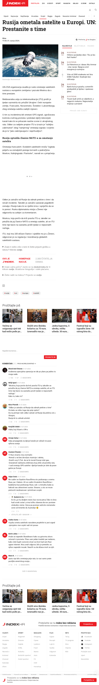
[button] (5, 315)
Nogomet (21, 637)
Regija (50, 16)
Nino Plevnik (13, 405)
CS (5, 521)
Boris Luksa (12, 534)
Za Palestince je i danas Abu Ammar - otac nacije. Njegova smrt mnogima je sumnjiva (81, 66)
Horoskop (37, 666)
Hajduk (20, 644)
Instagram (88, 644)
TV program (69, 640)
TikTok (87, 648)
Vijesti (50, 3)
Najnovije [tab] (67, 46)
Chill (35, 663)
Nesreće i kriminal (69, 16)
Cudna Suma (13, 520)
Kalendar (5, 663)
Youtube (88, 640)
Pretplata (35, 3)
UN (15, 293)
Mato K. (11, 556)
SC (5, 478)
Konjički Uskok (14, 427)
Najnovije (14, 16)
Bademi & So (19, 497)
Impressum (43, 675)
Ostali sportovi (23, 659)
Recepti (52, 640)
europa (25, 293)
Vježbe (52, 648)
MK (4, 557)
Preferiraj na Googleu (86, 39)
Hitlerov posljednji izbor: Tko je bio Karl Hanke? (81, 55)
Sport (58, 3)
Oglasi (75, 3)
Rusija (6, 293)
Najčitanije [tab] (79, 46)
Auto (35, 655)
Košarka (21, 652)
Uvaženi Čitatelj (14, 452)
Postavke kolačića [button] (70, 675)
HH (5, 439)
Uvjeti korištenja (55, 675)
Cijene (83, 3)
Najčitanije (25, 16)
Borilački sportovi (24, 655)
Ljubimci (37, 644)
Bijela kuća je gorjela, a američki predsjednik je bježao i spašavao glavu (80, 88)
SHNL (20, 648)
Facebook (88, 637)
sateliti (36, 293)
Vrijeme (68, 648)
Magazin (37, 633)
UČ (5, 453)
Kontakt (33, 675)
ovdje (11, 269)
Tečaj (67, 637)
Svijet (43, 16)
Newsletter (85, 659)
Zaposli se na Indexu (21, 675)
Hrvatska (34, 16)
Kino (67, 644)
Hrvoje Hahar (13, 438)
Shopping (37, 637)
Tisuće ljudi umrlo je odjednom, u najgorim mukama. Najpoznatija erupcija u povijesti (80, 100)
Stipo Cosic (12, 477)
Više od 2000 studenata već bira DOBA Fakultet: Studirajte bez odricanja (80, 76)
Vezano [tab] (90, 46)
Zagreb (57, 16)
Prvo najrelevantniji (25, 363)
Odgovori (53, 652)
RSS (66, 652)
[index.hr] (15, 3)
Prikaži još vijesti (78, 111)
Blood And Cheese (15, 369)
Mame (36, 652)
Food (35, 648)
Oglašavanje (6, 675)
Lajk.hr (52, 644)
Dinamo (21, 640)
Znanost (82, 16)
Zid (43, 3)
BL (5, 535)
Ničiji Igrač (12, 383)
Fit (35, 659)
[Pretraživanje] (95, 10)
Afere (4, 666)
